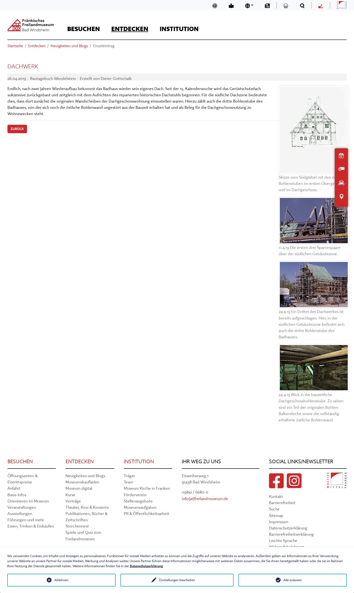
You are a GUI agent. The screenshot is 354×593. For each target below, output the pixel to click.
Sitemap (276, 515)
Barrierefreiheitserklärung (291, 534)
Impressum (278, 521)
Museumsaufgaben (140, 507)
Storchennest (77, 525)
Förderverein (135, 494)
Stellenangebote (138, 500)
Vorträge (73, 500)
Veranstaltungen (21, 507)
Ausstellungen (19, 513)
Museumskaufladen (82, 481)
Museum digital (79, 488)
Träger (129, 475)
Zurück (17, 129)
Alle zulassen (292, 580)
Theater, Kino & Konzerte (87, 507)
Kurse (70, 494)
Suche (274, 508)
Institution (139, 461)
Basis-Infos (16, 494)
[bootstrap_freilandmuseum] (30, 25)
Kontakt (276, 496)
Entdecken (80, 461)
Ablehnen (61, 580)
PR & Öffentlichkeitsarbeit (146, 513)
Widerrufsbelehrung (286, 546)
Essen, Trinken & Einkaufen (30, 525)
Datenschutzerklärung (288, 527)
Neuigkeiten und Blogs (85, 475)
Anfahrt (13, 488)
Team (128, 481)
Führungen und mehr (25, 519)
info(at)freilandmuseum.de (205, 498)
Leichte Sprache (283, 540)
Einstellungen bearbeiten (177, 580)
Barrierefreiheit (282, 502)
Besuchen (20, 461)
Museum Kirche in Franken (147, 488)
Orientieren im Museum (28, 500)
